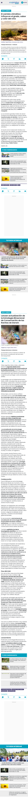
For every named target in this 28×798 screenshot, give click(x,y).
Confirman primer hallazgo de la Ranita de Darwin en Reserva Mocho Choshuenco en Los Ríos (18, 683)
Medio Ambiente (6, 10)
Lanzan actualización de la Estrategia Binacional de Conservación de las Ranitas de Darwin (14, 258)
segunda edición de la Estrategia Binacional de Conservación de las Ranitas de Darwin (14, 368)
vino (19, 185)
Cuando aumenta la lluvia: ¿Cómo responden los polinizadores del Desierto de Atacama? (17, 178)
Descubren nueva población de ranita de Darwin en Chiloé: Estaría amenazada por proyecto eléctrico (18, 675)
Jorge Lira (3, 347)
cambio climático (5, 185)
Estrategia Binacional (6, 689)
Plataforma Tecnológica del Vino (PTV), (13, 108)
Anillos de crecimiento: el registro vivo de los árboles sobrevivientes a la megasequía (18, 793)
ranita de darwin (11, 690)
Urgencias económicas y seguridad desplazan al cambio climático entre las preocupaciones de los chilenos (18, 170)
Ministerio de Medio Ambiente (17, 689)
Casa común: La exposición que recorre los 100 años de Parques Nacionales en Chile (18, 162)
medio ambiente (13, 185)
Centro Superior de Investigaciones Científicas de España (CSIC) (13, 83)
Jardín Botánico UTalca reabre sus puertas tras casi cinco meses (18, 155)
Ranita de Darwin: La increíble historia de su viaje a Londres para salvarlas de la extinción (17, 668)
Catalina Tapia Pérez (6, 42)
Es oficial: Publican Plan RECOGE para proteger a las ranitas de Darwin (18, 660)
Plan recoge (4, 690)
